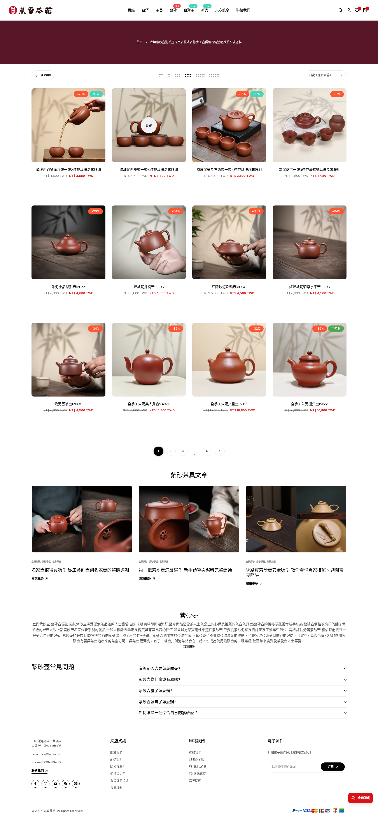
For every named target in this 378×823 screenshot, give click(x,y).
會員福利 (116, 788)
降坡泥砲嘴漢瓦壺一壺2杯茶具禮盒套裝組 (68, 170)
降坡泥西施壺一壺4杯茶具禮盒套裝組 (149, 170)
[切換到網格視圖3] (177, 75)
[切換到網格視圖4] (188, 75)
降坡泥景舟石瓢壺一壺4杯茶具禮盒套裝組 (229, 170)
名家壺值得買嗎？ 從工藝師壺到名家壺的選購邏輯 (80, 570)
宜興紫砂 (36, 561)
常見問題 (195, 781)
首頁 (139, 42)
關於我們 (116, 752)
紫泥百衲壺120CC (68, 404)
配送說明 (116, 759)
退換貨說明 (118, 774)
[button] (56, 154)
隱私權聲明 (118, 766)
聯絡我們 (195, 752)
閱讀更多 (189, 646)
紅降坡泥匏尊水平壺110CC (309, 287)
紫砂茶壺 (56, 561)
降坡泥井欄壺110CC (149, 287)
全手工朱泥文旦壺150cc (229, 404)
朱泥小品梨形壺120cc (68, 287)
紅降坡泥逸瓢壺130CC (229, 287)
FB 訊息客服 (197, 766)
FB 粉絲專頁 (197, 774)
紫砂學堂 (46, 561)
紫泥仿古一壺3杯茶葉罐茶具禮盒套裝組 (309, 170)
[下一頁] (220, 451)
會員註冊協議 (119, 781)
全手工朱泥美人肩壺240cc (149, 404)
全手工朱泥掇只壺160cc (309, 404)
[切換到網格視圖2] (169, 75)
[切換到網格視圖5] (200, 75)
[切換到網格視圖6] (214, 75)
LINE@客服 (196, 759)
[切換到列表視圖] (161, 75)
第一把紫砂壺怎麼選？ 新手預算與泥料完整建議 (185, 570)
